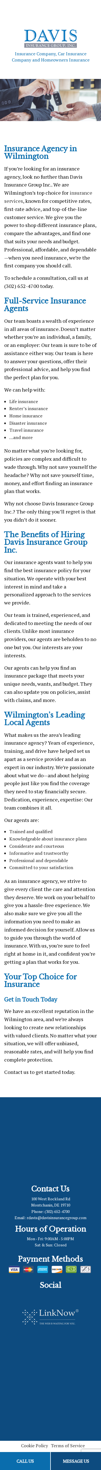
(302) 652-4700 (57, 1211)
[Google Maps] (54, 1296)
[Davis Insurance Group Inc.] (50, 38)
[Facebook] (46, 1296)
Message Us (76, 1461)
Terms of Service (68, 1445)
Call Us (25, 1461)
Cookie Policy (34, 1445)
